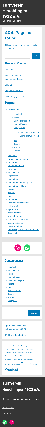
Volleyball (18, 150)
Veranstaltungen (15, 216)
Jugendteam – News (17, 186)
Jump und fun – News (29, 135)
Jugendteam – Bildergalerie (20, 182)
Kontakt (11, 192)
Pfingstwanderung (25, 356)
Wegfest (11, 369)
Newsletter (13, 199)
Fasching (24, 346)
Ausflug (18, 346)
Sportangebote (14, 260)
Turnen (17, 147)
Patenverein (13, 206)
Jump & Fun (19, 127)
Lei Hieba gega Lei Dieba (16, 96)
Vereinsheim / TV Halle (18, 219)
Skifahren (17, 364)
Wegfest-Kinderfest (14, 90)
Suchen (34, 313)
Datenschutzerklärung (18, 159)
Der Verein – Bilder (16, 165)
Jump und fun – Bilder (30, 132)
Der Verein (12, 162)
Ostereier (29, 352)
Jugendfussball (21, 124)
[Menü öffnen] (41, 12)
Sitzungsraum (9, 364)
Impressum (13, 175)
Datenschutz (8, 407)
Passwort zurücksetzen (18, 202)
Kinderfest (8, 352)
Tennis (17, 144)
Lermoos (15, 352)
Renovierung (9, 359)
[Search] (36, 56)
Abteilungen (13, 109)
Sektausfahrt (30, 359)
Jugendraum (29, 349)
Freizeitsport (14, 172)
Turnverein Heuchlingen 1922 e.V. (14, 11)
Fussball (18, 117)
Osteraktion (21, 352)
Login (10, 196)
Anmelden (12, 155)
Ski (15, 140)
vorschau (35, 364)
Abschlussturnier (10, 346)
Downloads (13, 169)
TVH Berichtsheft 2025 (15, 335)
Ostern (17, 356)
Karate (11, 189)
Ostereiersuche (9, 356)
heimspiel (21, 349)
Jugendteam (14, 179)
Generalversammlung (11, 349)
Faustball (18, 114)
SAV (25, 359)
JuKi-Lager (10, 69)
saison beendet (18, 359)
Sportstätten (14, 209)
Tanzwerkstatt (14, 212)
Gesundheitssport (22, 120)
